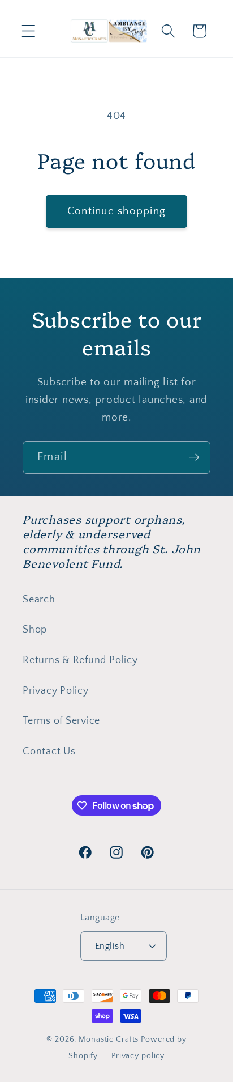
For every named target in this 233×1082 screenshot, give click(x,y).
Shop (35, 629)
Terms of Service (61, 721)
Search (39, 599)
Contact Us (49, 751)
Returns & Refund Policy (80, 660)
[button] (28, 30)
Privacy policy (138, 1055)
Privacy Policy (56, 691)
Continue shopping (116, 211)
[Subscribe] (194, 457)
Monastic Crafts (109, 1039)
